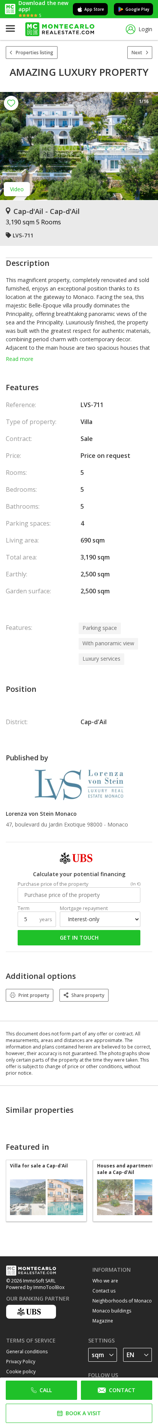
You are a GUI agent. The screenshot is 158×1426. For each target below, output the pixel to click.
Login (145, 29)
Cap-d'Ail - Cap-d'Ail (46, 211)
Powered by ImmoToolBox (35, 1287)
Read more (19, 358)
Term (24, 908)
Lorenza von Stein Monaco (41, 813)
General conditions (27, 1351)
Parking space (99, 627)
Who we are (105, 1280)
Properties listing (34, 52)
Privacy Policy (20, 1361)
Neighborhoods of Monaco (122, 1300)
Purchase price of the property (53, 884)
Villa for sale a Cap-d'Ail (39, 1165)
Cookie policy (21, 1371)
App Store (94, 9)
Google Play (137, 9)
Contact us (103, 1290)
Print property (33, 995)
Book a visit (83, 1413)
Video (17, 189)
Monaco (117, 824)
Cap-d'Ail (94, 722)
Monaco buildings (111, 1310)
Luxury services (101, 658)
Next (137, 52)
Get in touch (79, 937)
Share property (87, 995)
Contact (122, 1390)
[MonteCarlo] (59, 29)
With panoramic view (108, 643)
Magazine (102, 1320)
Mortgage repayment (84, 908)
